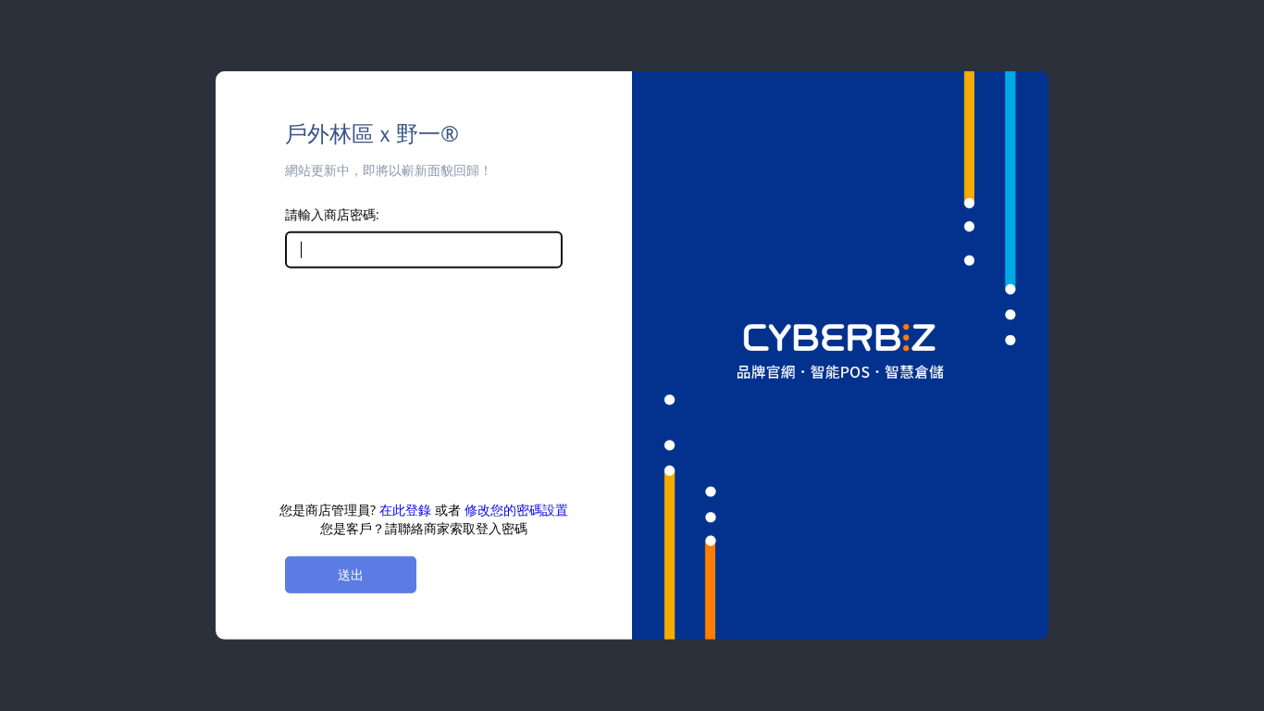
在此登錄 (405, 509)
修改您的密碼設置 (516, 509)
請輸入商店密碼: (332, 214)
